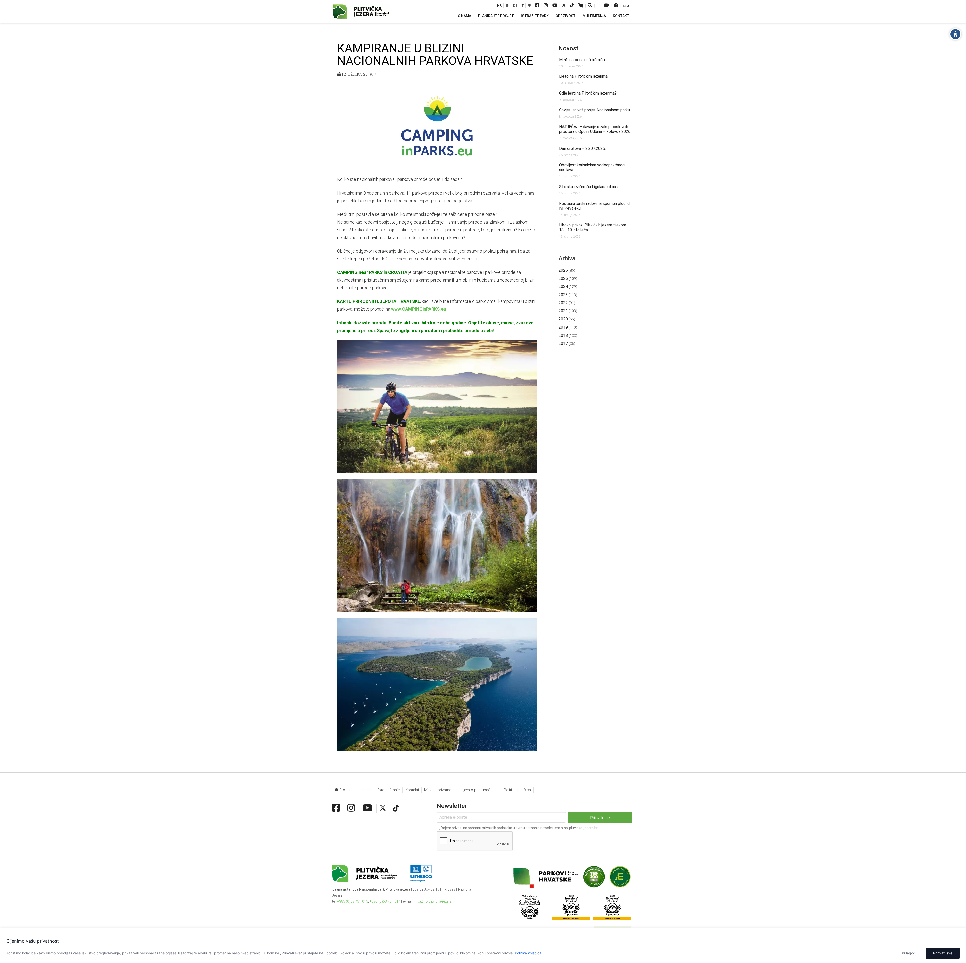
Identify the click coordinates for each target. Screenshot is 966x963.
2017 (563, 343)
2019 (563, 327)
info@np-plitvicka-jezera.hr (435, 901)
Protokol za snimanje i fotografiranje (369, 790)
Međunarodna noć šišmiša (582, 59)
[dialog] (483, 945)
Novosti (569, 48)
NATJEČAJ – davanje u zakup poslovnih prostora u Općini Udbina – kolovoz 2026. (595, 129)
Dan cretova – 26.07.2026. (582, 148)
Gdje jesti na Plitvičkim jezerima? (588, 93)
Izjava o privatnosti (439, 790)
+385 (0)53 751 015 (352, 901)
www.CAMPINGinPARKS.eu (418, 309)
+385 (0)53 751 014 (385, 901)
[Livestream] (606, 6)
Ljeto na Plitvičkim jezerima (583, 76)
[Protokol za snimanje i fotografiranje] (616, 6)
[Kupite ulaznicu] (580, 6)
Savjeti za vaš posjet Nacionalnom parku (594, 110)
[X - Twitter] (564, 6)
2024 (563, 286)
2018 (563, 335)
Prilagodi (909, 953)
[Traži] (590, 6)
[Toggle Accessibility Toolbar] (955, 34)
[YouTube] (554, 6)
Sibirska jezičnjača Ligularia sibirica (589, 186)
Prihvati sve (942, 953)
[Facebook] (537, 6)
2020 (563, 319)
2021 (563, 310)
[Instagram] (546, 6)
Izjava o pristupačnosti (480, 790)
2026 (563, 270)
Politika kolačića (528, 953)
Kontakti (412, 790)
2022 (563, 302)
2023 (563, 294)
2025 (563, 278)
